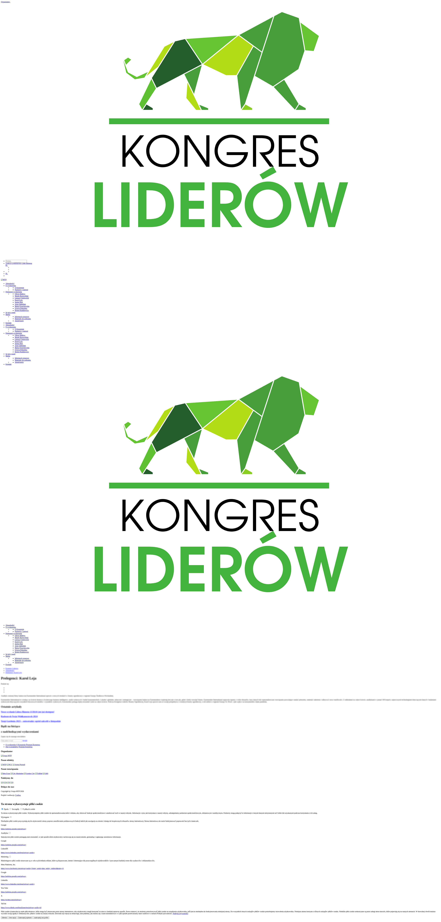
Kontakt (8, 323)
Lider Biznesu (27, 263)
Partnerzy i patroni (21, 290)
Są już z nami (10, 313)
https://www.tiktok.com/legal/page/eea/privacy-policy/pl (21, 908)
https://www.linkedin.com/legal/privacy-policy (17, 853)
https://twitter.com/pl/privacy (11, 900)
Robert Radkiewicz (22, 310)
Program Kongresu (33, 745)
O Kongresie (19, 288)
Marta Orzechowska (22, 306)
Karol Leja (19, 300)
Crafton (18, 795)
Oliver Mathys (20, 294)
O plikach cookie (29, 809)
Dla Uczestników (12, 747)
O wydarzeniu (11, 286)
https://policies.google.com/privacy (13, 829)
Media (8, 315)
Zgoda (6, 809)
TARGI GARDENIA (13, 263)
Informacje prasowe (22, 317)
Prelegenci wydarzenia (14, 292)
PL (7, 265)
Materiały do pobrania (23, 319)
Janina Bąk (19, 302)
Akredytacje (19, 321)
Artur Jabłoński (20, 304)
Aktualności (10, 284)
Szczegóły (15, 809)
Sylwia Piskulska (21, 308)
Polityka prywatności (180, 914)
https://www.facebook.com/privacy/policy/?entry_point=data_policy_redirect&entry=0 (32, 868)
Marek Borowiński (21, 296)
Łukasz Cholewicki (22, 298)
